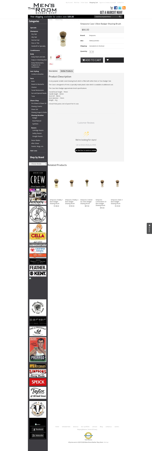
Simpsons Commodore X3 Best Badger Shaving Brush (101, 202)
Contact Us (120, 2)
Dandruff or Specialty (38, 46)
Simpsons (92, 35)
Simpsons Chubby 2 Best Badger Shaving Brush (71, 201)
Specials (33, 28)
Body (32, 54)
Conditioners (35, 50)
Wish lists (76, 2)
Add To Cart (93, 60)
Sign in (101, 2)
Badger (34, 118)
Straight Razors (37, 136)
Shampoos (34, 31)
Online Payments (88, 439)
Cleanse (34, 87)
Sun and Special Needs (39, 93)
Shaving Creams (36, 106)
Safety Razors (37, 133)
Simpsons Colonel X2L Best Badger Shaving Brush (86, 201)
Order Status (84, 2)
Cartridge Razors (38, 130)
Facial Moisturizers (37, 90)
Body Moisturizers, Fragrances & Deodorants (37, 65)
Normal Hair (35, 40)
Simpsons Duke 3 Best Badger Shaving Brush (117, 201)
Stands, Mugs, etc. (37, 146)
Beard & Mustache (37, 84)
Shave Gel (34, 109)
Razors (33, 128)
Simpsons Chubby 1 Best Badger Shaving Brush (56, 201)
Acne (33, 81)
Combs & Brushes (37, 74)
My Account (69, 2)
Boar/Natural (36, 121)
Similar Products (67, 71)
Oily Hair (34, 37)
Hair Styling (34, 71)
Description (53, 71)
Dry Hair (34, 34)
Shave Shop (34, 101)
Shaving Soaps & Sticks (39, 112)
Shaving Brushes (37, 115)
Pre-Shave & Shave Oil (38, 103)
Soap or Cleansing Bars (39, 60)
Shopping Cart (93, 2)
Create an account (110, 2)
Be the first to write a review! (85, 150)
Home (50, 19)
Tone (33, 96)
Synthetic (35, 124)
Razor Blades (35, 140)
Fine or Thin (35, 43)
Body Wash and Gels (38, 57)
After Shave (35, 143)
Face (32, 78)
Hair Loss (33, 151)
